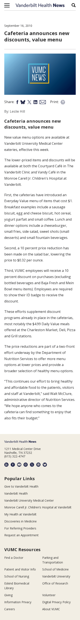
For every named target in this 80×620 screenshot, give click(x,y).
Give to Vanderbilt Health (21, 486)
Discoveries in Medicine (20, 521)
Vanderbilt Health (16, 493)
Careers (9, 609)
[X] (32, 465)
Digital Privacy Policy (56, 602)
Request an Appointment (21, 535)
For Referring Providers (20, 528)
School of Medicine (55, 569)
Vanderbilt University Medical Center (29, 500)
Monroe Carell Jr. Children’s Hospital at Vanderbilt (37, 507)
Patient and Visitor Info (20, 569)
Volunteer (48, 595)
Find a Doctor (13, 558)
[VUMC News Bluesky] (45, 465)
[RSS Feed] (6, 465)
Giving (8, 595)
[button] (7, 5)
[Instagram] (25, 465)
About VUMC (51, 609)
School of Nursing (16, 576)
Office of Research (55, 583)
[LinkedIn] (38, 465)
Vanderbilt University (56, 576)
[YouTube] (19, 465)
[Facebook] (13, 465)
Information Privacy (17, 602)
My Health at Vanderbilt (20, 514)
